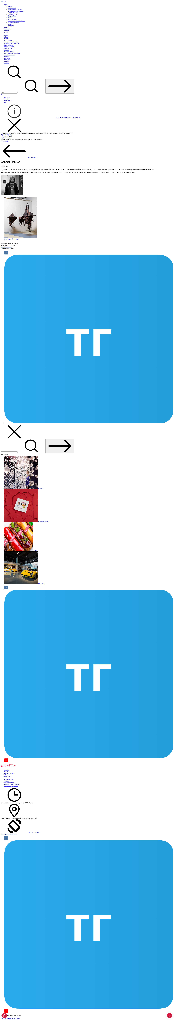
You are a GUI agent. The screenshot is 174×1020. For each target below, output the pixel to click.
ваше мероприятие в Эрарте (16, 21)
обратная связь (8, 779)
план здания (13, 834)
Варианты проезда (6, 135)
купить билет (5, 141)
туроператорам (9, 782)
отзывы (6, 781)
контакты (11, 25)
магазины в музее (13, 22)
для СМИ (7, 774)
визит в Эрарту (12, 19)
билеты (10, 24)
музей (6, 4)
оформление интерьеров (11, 784)
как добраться (5, 834)
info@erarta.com (5, 138)
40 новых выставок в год (15, 11)
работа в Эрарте (9, 773)
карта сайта (16, 1018)
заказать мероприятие (11, 786)
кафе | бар (7, 29)
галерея (6, 30)
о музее (10, 6)
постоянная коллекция (15, 9)
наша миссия (12, 8)
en (1, 94)
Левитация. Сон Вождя (11, 239)
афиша (6, 27)
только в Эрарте (13, 14)
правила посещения (7, 1018)
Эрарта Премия (12, 12)
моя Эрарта (7, 100)
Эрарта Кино (12, 16)
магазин (6, 32)
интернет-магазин (6, 247)
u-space (10, 17)
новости (6, 771)
